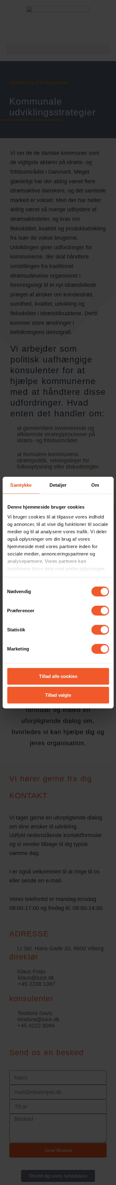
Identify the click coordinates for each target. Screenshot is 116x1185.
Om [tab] (95, 485)
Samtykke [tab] (21, 485)
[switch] (100, 611)
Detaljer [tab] (58, 485)
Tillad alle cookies (58, 676)
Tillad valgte (58, 695)
